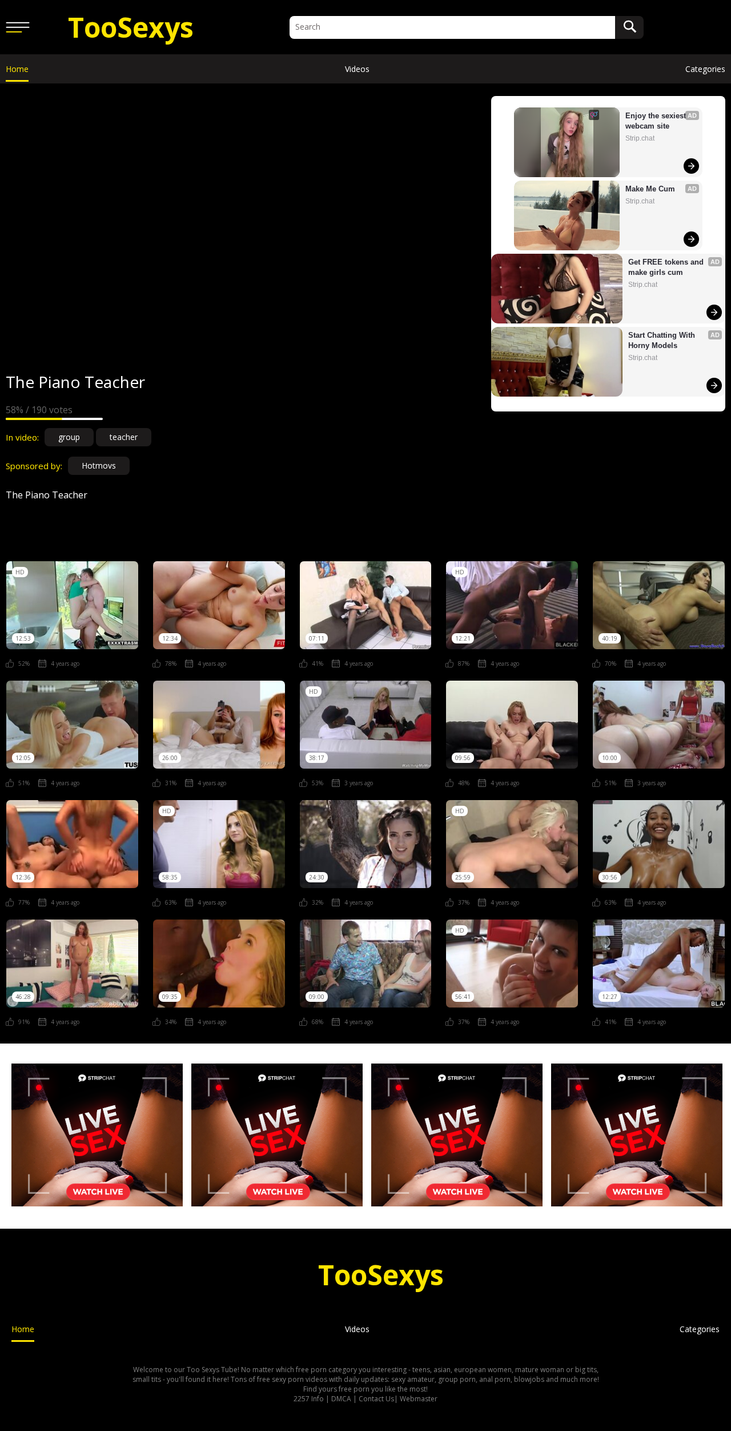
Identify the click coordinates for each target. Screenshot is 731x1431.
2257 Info (309, 1399)
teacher (124, 436)
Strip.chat (639, 138)
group (69, 436)
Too (131, 27)
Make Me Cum (650, 189)
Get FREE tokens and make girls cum (667, 267)
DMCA (341, 1399)
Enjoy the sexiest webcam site (656, 120)
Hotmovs (99, 465)
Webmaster (418, 1399)
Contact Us (376, 1399)
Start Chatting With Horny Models (662, 340)
